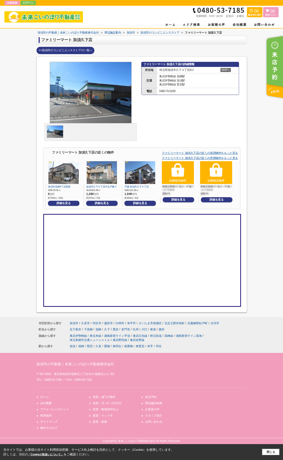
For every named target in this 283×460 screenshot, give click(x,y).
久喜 (98, 346)
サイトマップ (48, 421)
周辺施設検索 (153, 403)
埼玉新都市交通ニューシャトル (90, 340)
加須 (72, 346)
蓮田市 (108, 323)
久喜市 (85, 323)
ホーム (44, 397)
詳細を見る (64, 203)
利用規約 (46, 415)
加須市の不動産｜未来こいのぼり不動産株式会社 (75, 364)
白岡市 (120, 323)
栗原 (116, 329)
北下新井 (76, 329)
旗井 (161, 329)
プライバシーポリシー (54, 409)
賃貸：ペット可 (103, 415)
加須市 (74, 323)
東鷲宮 (140, 346)
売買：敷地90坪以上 (106, 409)
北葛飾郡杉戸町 (197, 323)
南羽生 (117, 346)
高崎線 (169, 335)
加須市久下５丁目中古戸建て (101, 186)
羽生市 (97, 323)
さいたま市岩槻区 (150, 323)
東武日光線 (140, 335)
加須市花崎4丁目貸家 (59, 186)
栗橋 (107, 346)
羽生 (159, 346)
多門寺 (126, 329)
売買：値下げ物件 (104, 397)
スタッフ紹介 (153, 415)
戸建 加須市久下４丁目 (136, 186)
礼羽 (136, 329)
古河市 (214, 323)
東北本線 (96, 335)
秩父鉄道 (156, 335)
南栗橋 (128, 346)
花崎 (99, 329)
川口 (145, 329)
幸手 (150, 346)
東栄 (153, 329)
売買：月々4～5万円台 (107, 403)
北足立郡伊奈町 (174, 323)
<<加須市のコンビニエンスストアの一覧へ (65, 50)
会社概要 (46, 403)
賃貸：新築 (100, 421)
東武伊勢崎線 (79, 335)
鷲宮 (90, 346)
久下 (107, 329)
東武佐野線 (137, 340)
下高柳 (89, 329)
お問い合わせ (153, 421)
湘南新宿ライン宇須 (117, 335)
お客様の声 (152, 409)
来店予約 (151, 397)
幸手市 (131, 323)
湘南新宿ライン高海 (189, 335)
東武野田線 (120, 340)
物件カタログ (48, 428)
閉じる (271, 452)
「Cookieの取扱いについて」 (45, 454)
